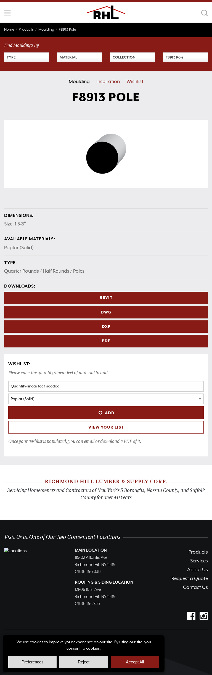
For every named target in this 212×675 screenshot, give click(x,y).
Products (198, 552)
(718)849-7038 (88, 571)
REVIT (106, 298)
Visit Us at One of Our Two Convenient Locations (62, 537)
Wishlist (134, 81)
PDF (106, 341)
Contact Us (195, 587)
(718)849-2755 (87, 603)
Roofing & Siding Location (104, 582)
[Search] (204, 13)
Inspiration (108, 81)
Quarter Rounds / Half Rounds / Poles (44, 271)
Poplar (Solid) (19, 248)
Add (110, 413)
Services (199, 561)
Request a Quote (189, 578)
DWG (106, 312)
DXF (106, 327)
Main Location (91, 550)
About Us (197, 570)
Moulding (79, 81)
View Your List (106, 427)
